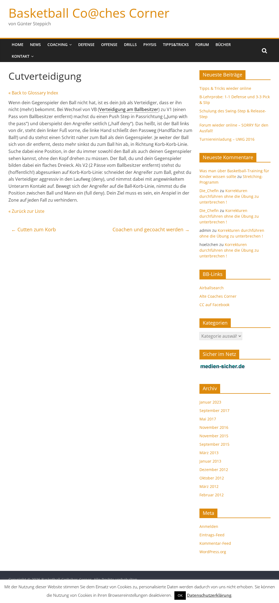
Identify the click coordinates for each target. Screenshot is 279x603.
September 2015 (214, 444)
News (35, 44)
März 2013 (209, 452)
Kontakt (20, 56)
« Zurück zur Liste (26, 211)
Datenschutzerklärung (209, 595)
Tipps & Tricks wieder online (225, 88)
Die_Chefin (209, 190)
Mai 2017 (207, 419)
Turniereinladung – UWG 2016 (226, 139)
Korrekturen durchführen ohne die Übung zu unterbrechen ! (229, 196)
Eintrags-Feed (212, 534)
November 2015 (213, 435)
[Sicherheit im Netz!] (222, 366)
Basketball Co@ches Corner (88, 12)
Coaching (57, 44)
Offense (109, 44)
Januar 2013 (210, 461)
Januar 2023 (210, 402)
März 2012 (209, 486)
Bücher (223, 44)
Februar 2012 (211, 494)
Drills (130, 44)
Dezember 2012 (213, 469)
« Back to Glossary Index (33, 93)
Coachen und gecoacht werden (151, 229)
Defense (86, 44)
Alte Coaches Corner (217, 296)
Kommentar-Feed (215, 543)
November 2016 (213, 427)
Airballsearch (211, 287)
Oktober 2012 (211, 478)
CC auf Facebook (214, 304)
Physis (149, 44)
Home (17, 44)
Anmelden (208, 526)
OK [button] (180, 595)
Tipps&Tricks (176, 44)
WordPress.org (212, 551)
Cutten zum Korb (33, 229)
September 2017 (214, 410)
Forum (202, 44)
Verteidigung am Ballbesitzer (128, 109)
